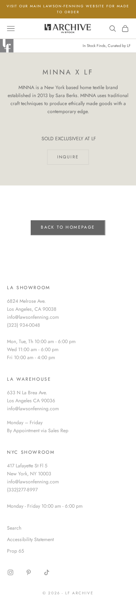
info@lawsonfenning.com (33, 317)
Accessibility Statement (30, 539)
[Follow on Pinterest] (28, 572)
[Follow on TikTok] (46, 572)
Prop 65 (15, 550)
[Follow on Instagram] (10, 572)
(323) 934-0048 (23, 325)
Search (14, 527)
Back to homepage (68, 227)
